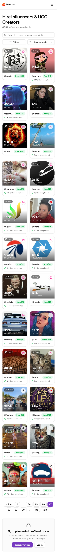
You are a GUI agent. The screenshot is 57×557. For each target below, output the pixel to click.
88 (9, 509)
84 (29, 504)
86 (43, 504)
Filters (16, 42)
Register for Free (22, 545)
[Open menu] (52, 4)
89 (16, 509)
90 (23, 509)
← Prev (9, 504)
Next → (46, 509)
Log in (40, 545)
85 (36, 504)
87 (50, 504)
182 (36, 509)
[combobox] (41, 42)
